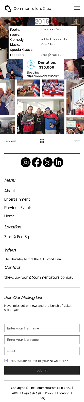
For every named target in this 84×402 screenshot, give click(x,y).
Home (9, 216)
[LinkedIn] (58, 162)
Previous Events (18, 208)
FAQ (42, 398)
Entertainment (17, 200)
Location (63, 393)
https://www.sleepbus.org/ (43, 76)
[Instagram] (26, 162)
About (9, 191)
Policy (49, 393)
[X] (48, 162)
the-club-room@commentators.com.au (39, 278)
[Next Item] (77, 107)
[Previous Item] (7, 107)
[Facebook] (37, 162)
